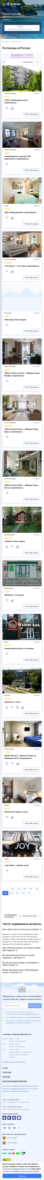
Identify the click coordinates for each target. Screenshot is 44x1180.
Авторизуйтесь (17, 55)
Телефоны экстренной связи (13, 1062)
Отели (7, 41)
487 (5, 893)
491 (29, 893)
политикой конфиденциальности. (28, 1014)
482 (12, 889)
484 (24, 889)
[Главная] (3, 42)
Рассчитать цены (31, 114)
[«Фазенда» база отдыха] (22, 298)
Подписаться (35, 1006)
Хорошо (22, 1176)
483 (18, 889)
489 (17, 893)
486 (36, 889)
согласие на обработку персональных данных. (25, 1017)
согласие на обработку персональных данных (21, 1171)
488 (11, 893)
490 (23, 893)
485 (30, 889)
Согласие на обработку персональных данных (20, 1086)
